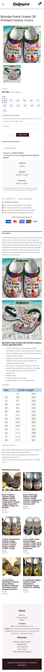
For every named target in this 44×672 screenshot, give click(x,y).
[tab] (22, 233)
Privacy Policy (22, 649)
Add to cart (22, 135)
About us (22, 615)
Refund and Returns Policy (22, 642)
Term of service (22, 647)
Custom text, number (10, 115)
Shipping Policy (22, 644)
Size (4, 96)
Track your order (22, 617)
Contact (22, 620)
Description (6, 233)
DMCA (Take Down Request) (22, 652)
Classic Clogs (27, 199)
